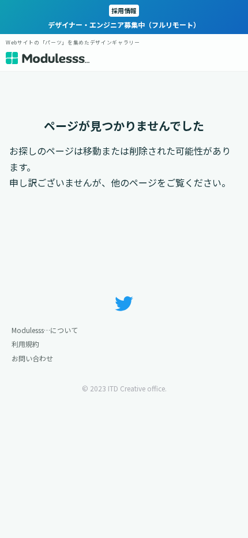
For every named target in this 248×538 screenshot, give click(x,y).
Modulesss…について (45, 330)
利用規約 (25, 344)
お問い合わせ (32, 358)
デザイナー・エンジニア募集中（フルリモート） (124, 17)
